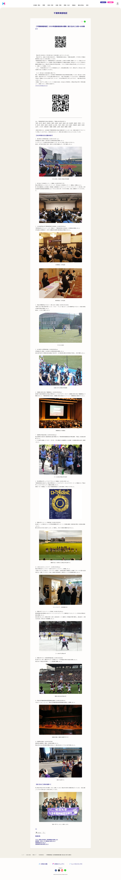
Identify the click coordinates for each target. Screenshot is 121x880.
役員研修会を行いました (40, 842)
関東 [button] (44, 5)
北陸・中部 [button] (50, 5)
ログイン (103, 2)
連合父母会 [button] (81, 5)
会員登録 (110, 2)
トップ (23, 854)
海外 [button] (87, 5)
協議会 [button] (73, 5)
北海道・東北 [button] (36, 5)
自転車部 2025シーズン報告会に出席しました (45, 841)
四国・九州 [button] (67, 5)
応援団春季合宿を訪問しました (42, 844)
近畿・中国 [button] (58, 5)
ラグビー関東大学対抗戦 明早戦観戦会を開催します (46, 839)
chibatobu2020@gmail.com (41, 85)
